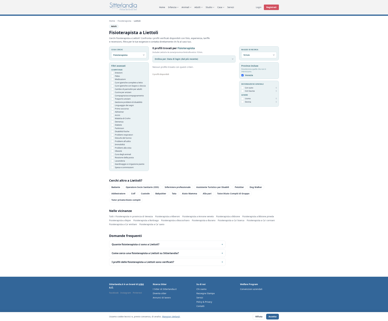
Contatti (200, 306)
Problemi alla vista (123, 147)
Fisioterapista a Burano (203, 220)
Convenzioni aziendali (251, 289)
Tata (174, 193)
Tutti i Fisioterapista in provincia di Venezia (131, 216)
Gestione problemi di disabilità (128, 102)
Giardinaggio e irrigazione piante (129, 164)
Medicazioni (120, 79)
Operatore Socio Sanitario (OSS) (142, 187)
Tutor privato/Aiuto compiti (125, 199)
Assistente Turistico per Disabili (212, 187)
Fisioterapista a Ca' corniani (261, 220)
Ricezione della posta (124, 157)
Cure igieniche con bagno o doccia (130, 85)
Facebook (114, 292)
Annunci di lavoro (162, 297)
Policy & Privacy (204, 301)
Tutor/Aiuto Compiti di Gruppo (233, 193)
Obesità (118, 151)
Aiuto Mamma (189, 193)
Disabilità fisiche (122, 131)
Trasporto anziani (122, 98)
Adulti (197, 7)
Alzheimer (119, 111)
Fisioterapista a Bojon (120, 220)
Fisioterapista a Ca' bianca (231, 220)
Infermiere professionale (178, 187)
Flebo (117, 76)
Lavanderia (120, 160)
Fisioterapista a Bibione (228, 216)
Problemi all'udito (123, 141)
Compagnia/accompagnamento (129, 95)
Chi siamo (201, 289)
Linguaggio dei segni (124, 105)
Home (162, 7)
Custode (145, 193)
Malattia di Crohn (122, 118)
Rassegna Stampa (205, 293)
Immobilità (120, 144)
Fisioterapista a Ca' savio (151, 224)
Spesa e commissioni (124, 167)
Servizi (230, 7)
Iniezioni (118, 72)
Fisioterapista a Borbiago (146, 220)
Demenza (119, 121)
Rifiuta (258, 316)
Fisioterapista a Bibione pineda (258, 216)
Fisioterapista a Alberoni (167, 216)
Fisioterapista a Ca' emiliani (123, 224)
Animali (185, 7)
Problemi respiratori (124, 134)
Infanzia (172, 7)
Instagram (125, 292)
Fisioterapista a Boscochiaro (175, 220)
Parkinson (119, 128)
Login (258, 7)
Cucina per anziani (123, 92)
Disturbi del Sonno (123, 138)
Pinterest (137, 292)
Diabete (118, 124)
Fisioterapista (124, 20)
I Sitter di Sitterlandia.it (165, 289)
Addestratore (118, 193)
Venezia (249, 75)
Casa (219, 7)
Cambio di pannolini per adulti (128, 89)
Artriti (117, 115)
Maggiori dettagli (171, 316)
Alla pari (207, 193)
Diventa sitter (159, 293)
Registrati (271, 7)
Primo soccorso (122, 108)
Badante (115, 187)
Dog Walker (256, 187)
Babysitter (160, 193)
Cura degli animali (123, 154)
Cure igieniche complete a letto (129, 82)
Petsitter (239, 187)
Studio (209, 7)
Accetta (272, 316)
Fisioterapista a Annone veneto (198, 216)
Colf (133, 193)
